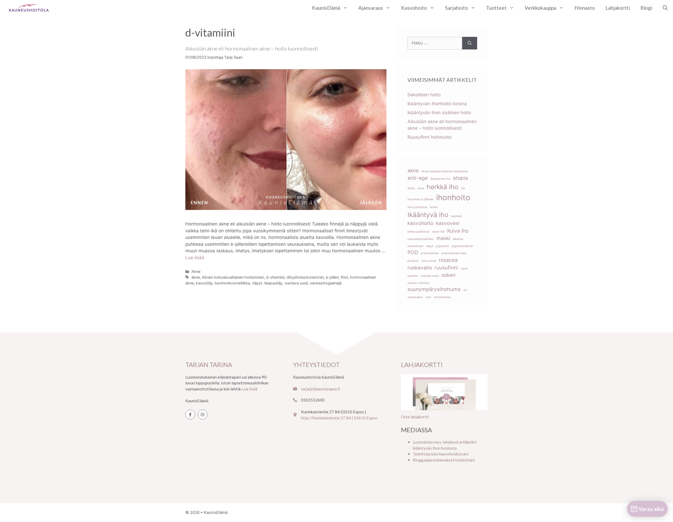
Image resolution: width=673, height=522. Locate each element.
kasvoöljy (204, 283)
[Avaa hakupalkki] (665, 8)
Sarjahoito (456, 8)
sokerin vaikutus (418, 283)
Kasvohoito (414, 8)
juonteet (456, 216)
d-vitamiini (275, 277)
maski (443, 238)
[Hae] (469, 43)
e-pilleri (332, 277)
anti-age (417, 178)
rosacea (448, 260)
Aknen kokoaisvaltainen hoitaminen (233, 277)
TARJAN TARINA (208, 364)
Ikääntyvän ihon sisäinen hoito (439, 112)
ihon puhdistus (417, 207)
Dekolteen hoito (424, 94)
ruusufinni (446, 268)
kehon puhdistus (418, 231)
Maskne (458, 239)
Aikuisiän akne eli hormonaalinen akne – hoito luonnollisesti (251, 48)
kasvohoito (420, 223)
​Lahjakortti (617, 8)
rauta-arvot (428, 261)
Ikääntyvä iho (427, 215)
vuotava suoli (296, 283)
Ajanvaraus (370, 8)
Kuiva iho (457, 231)
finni (344, 277)
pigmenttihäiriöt (462, 246)
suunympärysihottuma (434, 289)
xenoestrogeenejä (325, 283)
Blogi (646, 8)
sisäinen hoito (429, 276)
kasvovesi (448, 223)
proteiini (413, 261)
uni (465, 290)
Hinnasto (584, 8)
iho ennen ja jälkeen (420, 199)
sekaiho (412, 276)
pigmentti (442, 246)
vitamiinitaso (442, 297)
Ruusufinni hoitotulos (429, 137)
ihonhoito (453, 197)
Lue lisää (194, 257)
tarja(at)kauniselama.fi (320, 389)
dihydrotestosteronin (305, 277)
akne (195, 277)
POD (412, 252)
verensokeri (415, 297)
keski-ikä (438, 231)
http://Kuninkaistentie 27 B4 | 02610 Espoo (339, 417)
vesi (428, 297)
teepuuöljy (273, 283)
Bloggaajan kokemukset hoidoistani (444, 460)
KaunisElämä (326, 8)
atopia (460, 178)
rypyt (464, 268)
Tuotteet (496, 8)
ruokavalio (419, 268)
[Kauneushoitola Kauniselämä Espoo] (29, 8)
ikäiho (434, 207)
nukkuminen (415, 246)
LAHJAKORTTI (422, 364)
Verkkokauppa (540, 8)
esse (421, 188)
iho (463, 188)
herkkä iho (442, 187)
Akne (195, 271)
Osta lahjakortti (415, 416)
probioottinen (430, 253)
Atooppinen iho (440, 178)
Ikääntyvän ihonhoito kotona (437, 103)
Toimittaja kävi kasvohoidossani (440, 453)
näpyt (257, 283)
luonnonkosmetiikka (232, 283)
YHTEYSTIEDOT (316, 364)
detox (411, 188)
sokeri (448, 275)
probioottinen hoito (454, 253)
